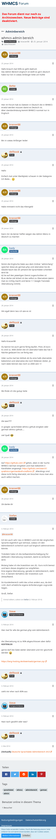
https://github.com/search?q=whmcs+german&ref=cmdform (24, 470)
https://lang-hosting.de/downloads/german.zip (22, 661)
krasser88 (25, 41)
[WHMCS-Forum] (15, 3)
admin (6, 793)
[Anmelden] (45, 3)
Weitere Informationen (11, 835)
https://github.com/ (14, 463)
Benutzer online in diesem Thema (21, 802)
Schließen (26, 835)
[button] (52, 3)
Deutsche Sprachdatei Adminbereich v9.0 (30, 751)
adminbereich (31, 790)
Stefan (26, 599)
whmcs (19, 790)
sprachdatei (8, 790)
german (43, 790)
